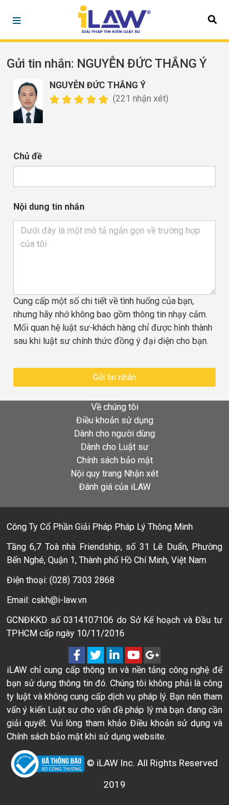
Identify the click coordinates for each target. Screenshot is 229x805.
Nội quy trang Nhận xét (114, 473)
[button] (212, 19)
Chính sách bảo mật (115, 460)
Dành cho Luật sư (114, 447)
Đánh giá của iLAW (115, 487)
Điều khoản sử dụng (114, 420)
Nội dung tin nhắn (48, 206)
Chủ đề (27, 156)
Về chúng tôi (114, 407)
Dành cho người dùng (114, 433)
